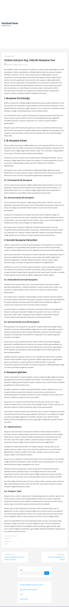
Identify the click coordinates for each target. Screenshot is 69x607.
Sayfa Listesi (24, 599)
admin (16, 65)
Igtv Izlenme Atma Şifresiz (28, 590)
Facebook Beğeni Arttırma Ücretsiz (31, 585)
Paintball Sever (10, 23)
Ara (21, 570)
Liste (21, 594)
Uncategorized (9, 56)
